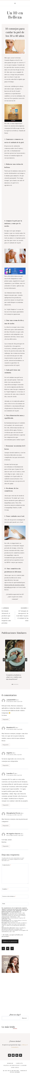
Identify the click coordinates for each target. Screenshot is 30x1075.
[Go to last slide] (4, 659)
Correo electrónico (9, 896)
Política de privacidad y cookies (15, 1065)
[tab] (12, 684)
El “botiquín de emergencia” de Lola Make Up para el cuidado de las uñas (22, 614)
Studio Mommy (15, 1072)
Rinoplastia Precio (13, 813)
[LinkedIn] (20, 1055)
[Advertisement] (15, 204)
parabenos (8, 572)
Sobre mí (10, 1063)
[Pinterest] (16, 1055)
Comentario (6, 865)
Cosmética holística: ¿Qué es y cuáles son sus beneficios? (13, 677)
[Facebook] (9, 1055)
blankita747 (11, 727)
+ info (23, 913)
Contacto (19, 1063)
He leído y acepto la (12, 935)
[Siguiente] (26, 659)
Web (3, 903)
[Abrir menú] (15, 3)
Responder (6, 719)
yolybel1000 (11, 700)
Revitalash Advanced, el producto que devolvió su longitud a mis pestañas (6, 615)
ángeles (9, 753)
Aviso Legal (15, 1067)
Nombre (5, 889)
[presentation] (15, 655)
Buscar (24, 1018)
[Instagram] (13, 1055)
